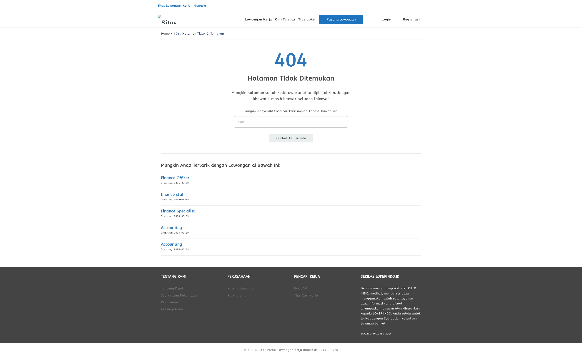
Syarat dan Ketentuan (179, 295)
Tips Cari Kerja (306, 295)
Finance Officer (175, 178)
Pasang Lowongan (341, 19)
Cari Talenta (285, 19)
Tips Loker (307, 19)
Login (386, 19)
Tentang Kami (172, 288)
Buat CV (300, 288)
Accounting (171, 228)
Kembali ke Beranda (291, 138)
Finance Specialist (178, 211)
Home (165, 33)
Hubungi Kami (172, 309)
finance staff (173, 194)
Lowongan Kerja (258, 19)
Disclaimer (170, 302)
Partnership (237, 295)
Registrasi (411, 19)
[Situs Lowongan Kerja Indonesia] (175, 19)
